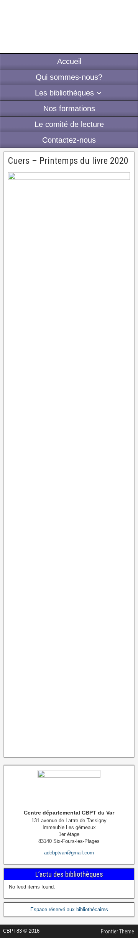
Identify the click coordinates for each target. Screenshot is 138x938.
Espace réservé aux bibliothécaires (69, 909)
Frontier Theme (117, 931)
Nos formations (69, 108)
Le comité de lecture (69, 124)
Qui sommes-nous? (69, 77)
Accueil (69, 61)
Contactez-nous (69, 140)
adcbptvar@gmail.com (69, 853)
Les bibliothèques (64, 93)
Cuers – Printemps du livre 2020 (68, 160)
